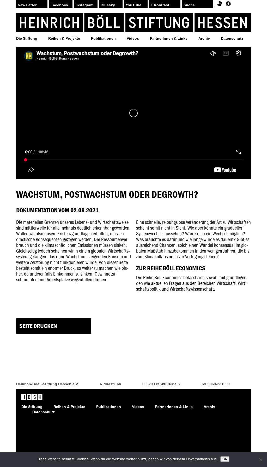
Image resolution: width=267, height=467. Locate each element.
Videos (133, 38)
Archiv (204, 38)
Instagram (84, 5)
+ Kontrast (160, 5)
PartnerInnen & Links (168, 38)
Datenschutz (232, 38)
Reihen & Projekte (64, 38)
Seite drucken (38, 326)
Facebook (59, 5)
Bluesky (108, 5)
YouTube (133, 5)
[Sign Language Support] (219, 4)
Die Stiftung (26, 38)
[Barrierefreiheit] (228, 4)
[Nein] (260, 459)
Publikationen (103, 38)
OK (224, 459)
